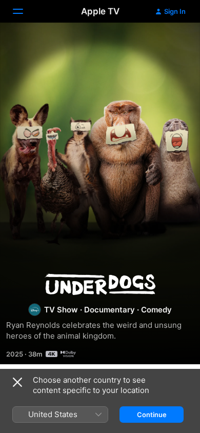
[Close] (17, 382)
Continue (152, 414)
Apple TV (100, 11)
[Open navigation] (24, 11)
